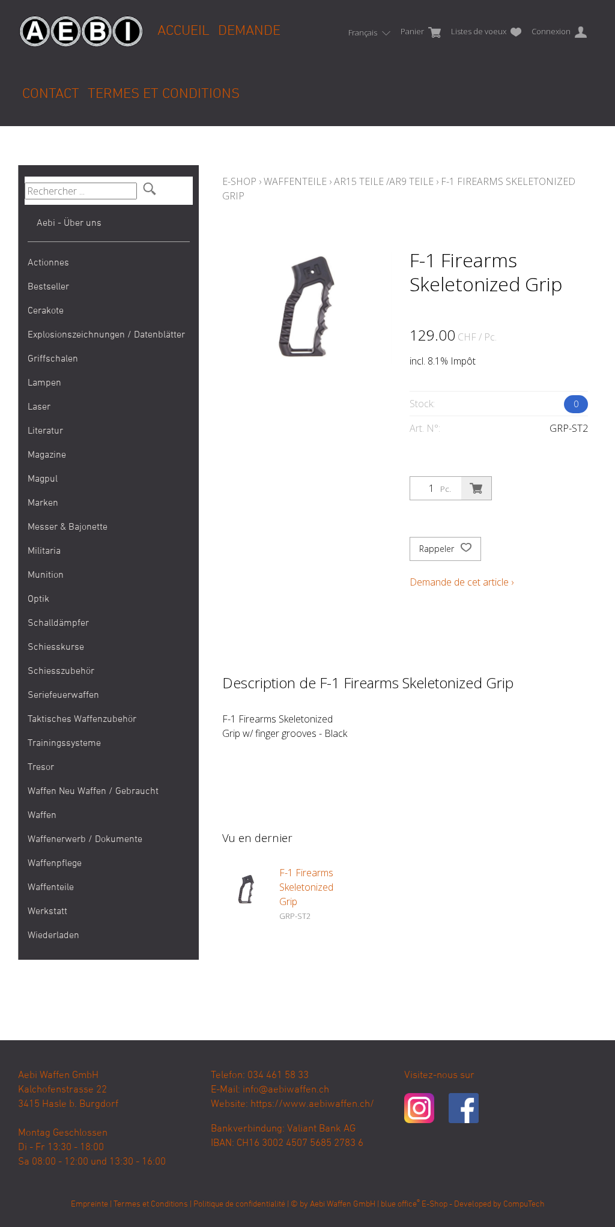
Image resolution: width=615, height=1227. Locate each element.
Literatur (45, 431)
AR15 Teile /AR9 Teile (384, 181)
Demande (249, 31)
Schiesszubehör (61, 671)
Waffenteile (51, 888)
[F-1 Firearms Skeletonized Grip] (246, 889)
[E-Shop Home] (81, 22)
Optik (38, 599)
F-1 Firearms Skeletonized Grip (306, 887)
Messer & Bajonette (68, 527)
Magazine (47, 455)
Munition (46, 575)
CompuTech (524, 1204)
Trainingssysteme (64, 744)
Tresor (41, 768)
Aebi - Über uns (69, 223)
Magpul (43, 479)
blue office (400, 1204)
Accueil (183, 31)
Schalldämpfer (58, 623)
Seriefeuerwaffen (63, 695)
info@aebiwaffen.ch (286, 1090)
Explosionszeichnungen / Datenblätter (106, 335)
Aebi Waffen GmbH (342, 1204)
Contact (50, 94)
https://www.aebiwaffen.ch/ (312, 1104)
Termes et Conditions (164, 94)
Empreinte (89, 1204)
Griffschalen (53, 359)
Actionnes (48, 263)
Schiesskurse (56, 647)
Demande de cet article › (462, 582)
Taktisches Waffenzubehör (82, 719)
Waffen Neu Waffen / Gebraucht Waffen (93, 804)
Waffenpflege (55, 864)
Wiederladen (53, 936)
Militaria (44, 551)
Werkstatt (47, 912)
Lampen (44, 383)
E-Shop (239, 181)
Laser (39, 407)
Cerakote (46, 311)
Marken (43, 503)
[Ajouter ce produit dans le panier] (476, 488)
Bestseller (48, 287)
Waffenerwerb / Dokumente (85, 840)
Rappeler (437, 548)
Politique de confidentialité (239, 1204)
